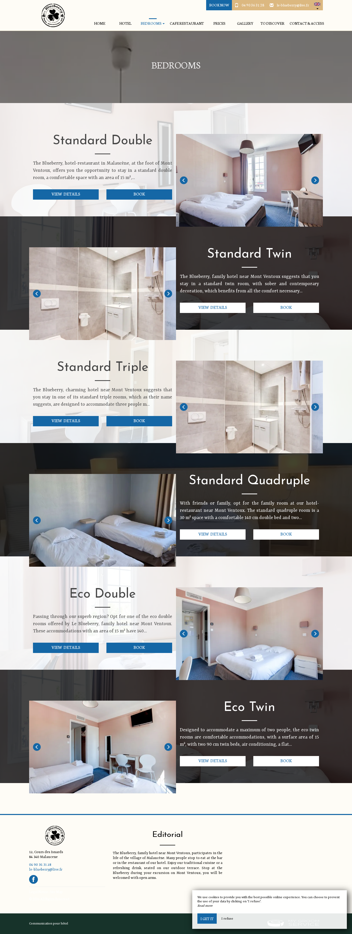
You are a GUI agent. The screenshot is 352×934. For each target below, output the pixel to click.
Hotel (125, 23)
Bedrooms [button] (151, 23)
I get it (207, 918)
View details (66, 194)
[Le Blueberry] (51, 15)
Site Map (56, 891)
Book (139, 194)
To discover (272, 23)
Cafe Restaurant (187, 23)
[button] (317, 5)
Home (99, 23)
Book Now (219, 4)
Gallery (245, 23)
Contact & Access (307, 23)
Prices (219, 23)
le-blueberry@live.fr (293, 4)
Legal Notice (38, 891)
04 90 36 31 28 (253, 4)
